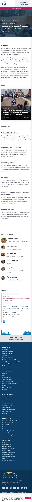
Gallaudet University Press (8, 435)
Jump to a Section (15, 8)
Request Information (16, 340)
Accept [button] (28, 497)
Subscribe (4, 429)
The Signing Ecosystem (8, 364)
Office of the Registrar (9, 133)
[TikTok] (25, 488)
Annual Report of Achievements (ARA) (11, 362)
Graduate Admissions (7, 454)
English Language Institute (8, 461)
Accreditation (5, 356)
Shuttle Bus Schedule (7, 403)
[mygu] (4, 321)
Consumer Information (7, 358)
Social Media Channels (7, 423)
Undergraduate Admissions (8, 452)
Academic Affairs (8, 23)
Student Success (7, 209)
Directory (4, 373)
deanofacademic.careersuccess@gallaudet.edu (16, 298)
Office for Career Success (11, 147)
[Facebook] (18, 488)
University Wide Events (7, 425)
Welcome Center (6, 407)
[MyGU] (3, 488)
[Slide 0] (24, 117)
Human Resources (6, 444)
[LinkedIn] (22, 488)
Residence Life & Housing (8, 448)
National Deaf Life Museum (8, 409)
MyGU (3, 375)
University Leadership (7, 351)
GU (3, 20)
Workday (4, 385)
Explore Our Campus (7, 397)
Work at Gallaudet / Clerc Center (10, 421)
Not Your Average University (9, 366)
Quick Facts (5, 349)
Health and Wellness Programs (9, 383)
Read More (6, 117)
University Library (8, 162)
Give (20, 338)
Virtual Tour (5, 399)
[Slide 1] (25, 117)
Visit (11, 338)
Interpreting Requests (7, 381)
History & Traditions (7, 353)
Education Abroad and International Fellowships (15, 193)
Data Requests (5, 427)
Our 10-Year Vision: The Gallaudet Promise (12, 360)
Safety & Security (6, 450)
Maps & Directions (6, 401)
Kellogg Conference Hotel (8, 405)
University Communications (8, 456)
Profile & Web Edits (6, 387)
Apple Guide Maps (6, 411)
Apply (16, 338)
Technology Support (7, 379)
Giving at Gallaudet (6, 433)
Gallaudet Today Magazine (8, 431)
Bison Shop (5, 389)
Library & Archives (6, 377)
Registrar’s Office (6, 446)
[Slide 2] (27, 117)
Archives (4, 177)
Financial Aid (5, 442)
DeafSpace (5, 413)
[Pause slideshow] (29, 118)
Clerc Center (5, 458)
